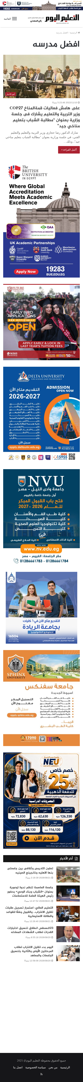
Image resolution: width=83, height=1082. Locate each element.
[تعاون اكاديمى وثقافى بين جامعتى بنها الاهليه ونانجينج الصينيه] (68, 874)
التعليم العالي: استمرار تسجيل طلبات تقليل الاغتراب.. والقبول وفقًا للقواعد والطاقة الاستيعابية (29, 912)
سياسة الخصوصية (35, 1067)
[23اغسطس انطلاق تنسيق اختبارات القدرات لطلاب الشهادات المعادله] (68, 934)
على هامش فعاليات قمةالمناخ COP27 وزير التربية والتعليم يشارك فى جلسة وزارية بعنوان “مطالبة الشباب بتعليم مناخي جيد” (45, 117)
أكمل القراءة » (69, 149)
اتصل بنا (18, 1067)
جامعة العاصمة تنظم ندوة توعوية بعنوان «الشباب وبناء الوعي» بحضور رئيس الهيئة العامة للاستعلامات (30, 891)
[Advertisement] (41, 1005)
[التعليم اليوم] (53, 18)
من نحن (53, 1067)
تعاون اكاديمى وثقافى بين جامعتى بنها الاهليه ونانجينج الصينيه (30, 870)
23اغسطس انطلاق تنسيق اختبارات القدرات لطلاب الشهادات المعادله (30, 930)
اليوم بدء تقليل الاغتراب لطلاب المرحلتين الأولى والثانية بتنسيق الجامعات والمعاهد (32, 951)
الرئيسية (74, 32)
